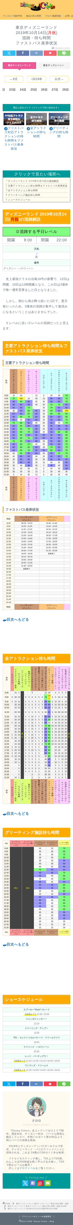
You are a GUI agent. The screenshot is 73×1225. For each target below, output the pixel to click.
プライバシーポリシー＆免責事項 (36, 1216)
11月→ (59, 79)
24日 (23, 89)
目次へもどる (18, 619)
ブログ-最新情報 (53, 16)
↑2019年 (36, 79)
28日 (65, 89)
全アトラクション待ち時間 (23, 190)
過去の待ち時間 (33, 16)
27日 (55, 89)
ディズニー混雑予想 (12, 16)
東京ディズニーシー (53, 65)
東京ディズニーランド (19, 65)
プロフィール (27, 1168)
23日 (12, 89)
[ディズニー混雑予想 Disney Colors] (36, 9)
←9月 (14, 79)
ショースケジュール (19, 199)
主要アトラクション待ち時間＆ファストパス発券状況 (38, 185)
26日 (44, 89)
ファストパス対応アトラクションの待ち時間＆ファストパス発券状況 (14, 138)
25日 (33, 89)
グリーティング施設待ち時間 (24, 195)
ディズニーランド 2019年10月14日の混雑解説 (33, 181)
